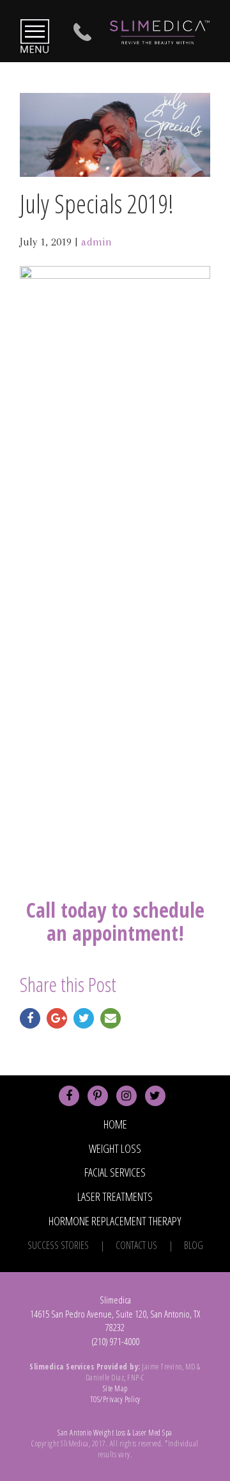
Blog (193, 1245)
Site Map (115, 1388)
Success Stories (58, 1245)
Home (115, 1124)
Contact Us (136, 1245)
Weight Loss (115, 1148)
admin (96, 241)
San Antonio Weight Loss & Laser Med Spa (114, 1432)
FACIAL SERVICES (115, 1172)
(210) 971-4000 (115, 1341)
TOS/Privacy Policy (115, 1399)
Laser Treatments (115, 1196)
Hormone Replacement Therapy (115, 1221)
